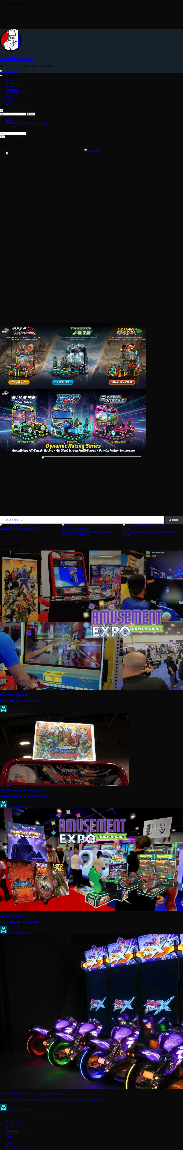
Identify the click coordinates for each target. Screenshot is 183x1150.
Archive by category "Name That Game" (27, 122)
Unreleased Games (16, 92)
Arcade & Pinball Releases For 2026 (19, 528)
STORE (9, 102)
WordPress (41, 1115)
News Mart (55, 1115)
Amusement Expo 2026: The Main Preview (19, 922)
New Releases (13, 83)
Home (9, 80)
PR (12, 98)
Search (31, 114)
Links (8, 95)
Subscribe (174, 519)
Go (2, 137)
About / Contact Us (16, 105)
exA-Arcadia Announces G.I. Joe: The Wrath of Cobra (24, 796)
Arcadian (12, 711)
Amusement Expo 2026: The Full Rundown (19, 701)
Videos (9, 86)
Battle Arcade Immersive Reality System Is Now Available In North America (87, 533)
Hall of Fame (12, 89)
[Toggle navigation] (1, 75)
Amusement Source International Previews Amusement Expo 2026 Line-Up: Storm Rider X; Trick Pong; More (50, 1099)
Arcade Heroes (16, 58)
